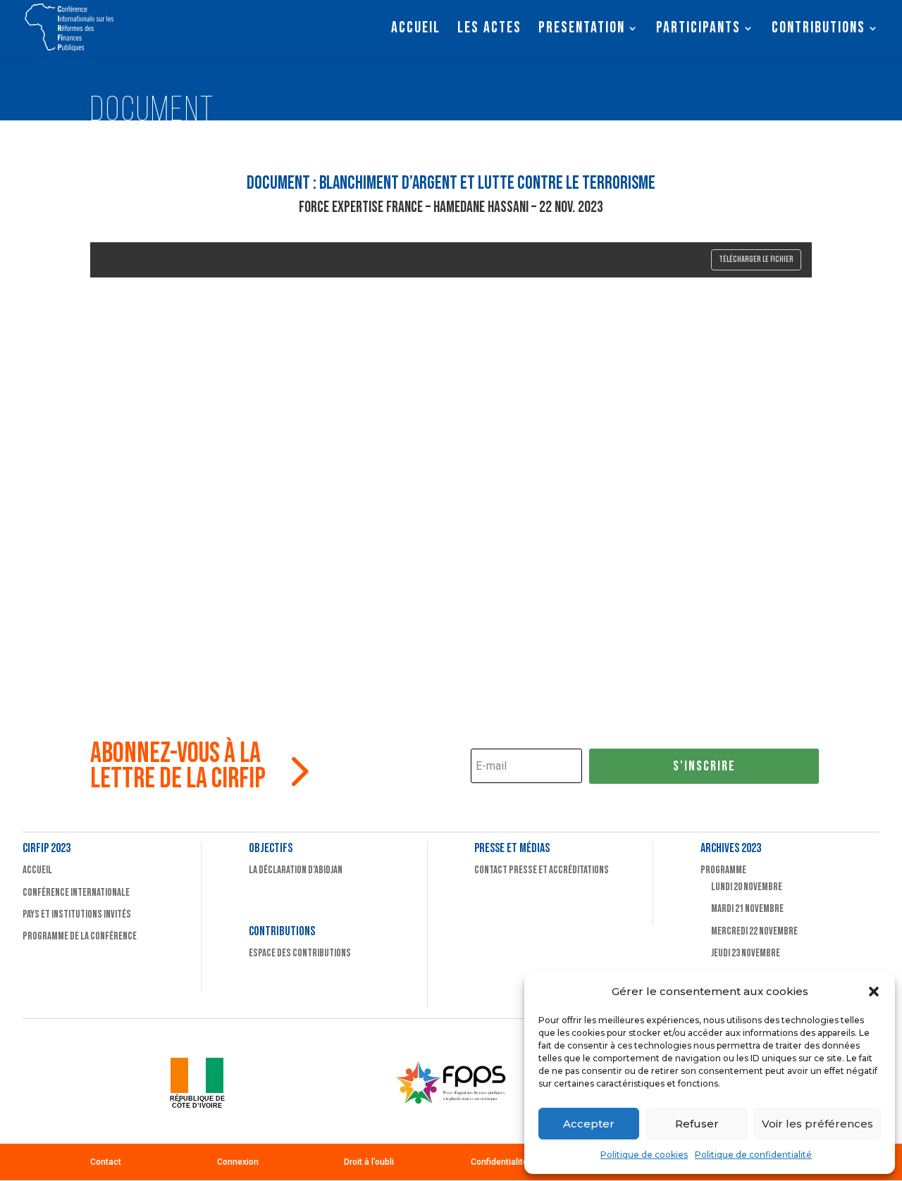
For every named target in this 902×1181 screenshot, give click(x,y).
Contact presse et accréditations (541, 870)
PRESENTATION (581, 30)
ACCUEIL (415, 30)
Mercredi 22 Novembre (754, 931)
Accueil (37, 870)
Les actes (489, 30)
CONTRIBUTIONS (818, 30)
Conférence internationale (76, 892)
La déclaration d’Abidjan (295, 870)
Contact (105, 1162)
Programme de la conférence (80, 936)
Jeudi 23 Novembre (745, 953)
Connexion (238, 1162)
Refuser (697, 1123)
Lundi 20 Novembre (746, 887)
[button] (874, 992)
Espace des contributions (300, 953)
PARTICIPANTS (698, 30)
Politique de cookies (644, 1154)
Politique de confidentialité (753, 1154)
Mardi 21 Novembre (747, 909)
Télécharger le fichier (756, 259)
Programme (723, 870)
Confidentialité (499, 1162)
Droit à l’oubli (369, 1162)
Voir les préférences (817, 1123)
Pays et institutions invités (77, 914)
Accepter (588, 1123)
